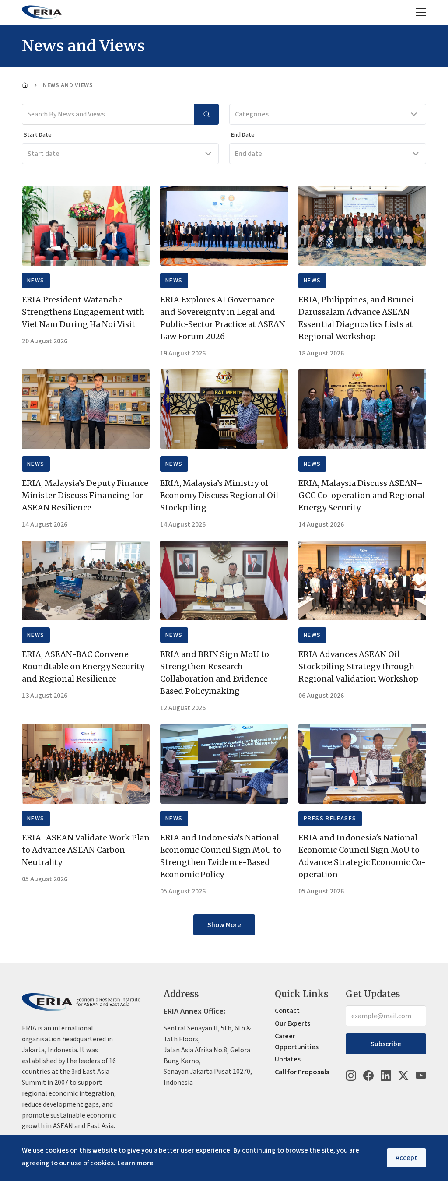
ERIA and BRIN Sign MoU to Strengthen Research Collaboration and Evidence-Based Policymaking (216, 672)
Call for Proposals (302, 1072)
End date (248, 153)
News (36, 280)
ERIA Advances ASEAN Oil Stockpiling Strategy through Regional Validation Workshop (358, 666)
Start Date (38, 135)
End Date (243, 135)
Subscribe (386, 1044)
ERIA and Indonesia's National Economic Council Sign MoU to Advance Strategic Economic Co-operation (362, 856)
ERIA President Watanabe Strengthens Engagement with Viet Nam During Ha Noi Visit (83, 312)
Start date (44, 153)
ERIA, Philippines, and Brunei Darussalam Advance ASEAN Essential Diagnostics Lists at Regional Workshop (356, 318)
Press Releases (330, 818)
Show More (224, 925)
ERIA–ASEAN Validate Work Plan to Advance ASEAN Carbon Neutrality (86, 850)
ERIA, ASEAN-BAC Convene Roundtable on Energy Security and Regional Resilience (83, 666)
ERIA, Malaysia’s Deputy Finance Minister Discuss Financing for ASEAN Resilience (85, 495)
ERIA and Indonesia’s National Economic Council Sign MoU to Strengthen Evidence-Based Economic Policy (220, 856)
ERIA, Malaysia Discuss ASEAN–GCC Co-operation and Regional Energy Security (361, 495)
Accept (406, 1158)
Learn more (135, 1163)
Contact (287, 1011)
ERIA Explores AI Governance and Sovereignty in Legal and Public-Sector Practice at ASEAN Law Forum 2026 (222, 318)
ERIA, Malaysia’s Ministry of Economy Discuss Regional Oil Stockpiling (219, 495)
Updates (288, 1059)
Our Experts (292, 1023)
